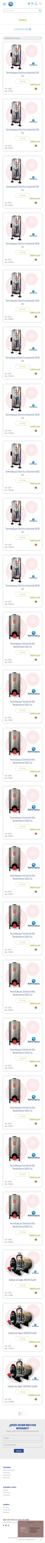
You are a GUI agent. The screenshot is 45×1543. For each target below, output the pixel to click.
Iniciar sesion (7, 1510)
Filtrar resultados (21, 29)
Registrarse (6, 1512)
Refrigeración (7, 1475)
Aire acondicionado (9, 1470)
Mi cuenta (6, 1507)
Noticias (5, 1490)
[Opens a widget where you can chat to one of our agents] (30, 1531)
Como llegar (6, 1492)
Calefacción (6, 1473)
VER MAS (22, 81)
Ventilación (6, 1478)
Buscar (40, 10)
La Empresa (6, 1495)
